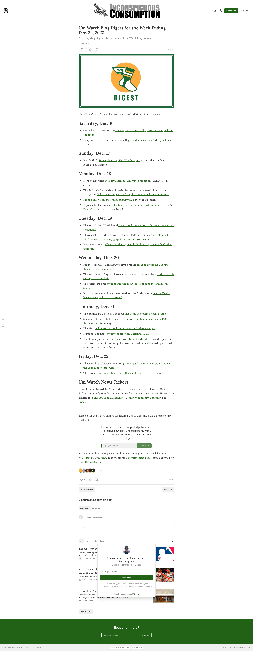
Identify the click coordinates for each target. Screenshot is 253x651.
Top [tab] (81, 541)
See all (84, 611)
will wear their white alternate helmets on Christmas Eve (132, 373)
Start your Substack (121, 647)
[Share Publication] (220, 10)
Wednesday (142, 398)
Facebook (100, 458)
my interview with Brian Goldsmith (128, 339)
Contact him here (94, 462)
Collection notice (35, 647)
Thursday (155, 398)
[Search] (214, 10)
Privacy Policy (146, 586)
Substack (226, 647)
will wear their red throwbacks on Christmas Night (125, 329)
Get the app (137, 647)
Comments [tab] (84, 508)
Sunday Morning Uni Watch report (119, 160)
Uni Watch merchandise (138, 458)
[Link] (75, 123)
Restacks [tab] (96, 508)
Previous (88, 489)
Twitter (86, 458)
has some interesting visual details (145, 314)
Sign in (244, 10)
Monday (118, 398)
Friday (82, 402)
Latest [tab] (88, 541)
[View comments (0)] (90, 49)
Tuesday (129, 398)
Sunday (108, 398)
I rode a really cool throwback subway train (108, 200)
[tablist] (90, 508)
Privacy (19, 647)
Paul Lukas (89, 600)
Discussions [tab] (99, 541)
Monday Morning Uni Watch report (126, 181)
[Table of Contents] (3, 325)
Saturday (97, 398)
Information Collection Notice (125, 586)
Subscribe (231, 10)
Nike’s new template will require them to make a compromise (133, 195)
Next (166, 489)
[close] (152, 546)
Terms (25, 647)
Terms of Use (139, 584)
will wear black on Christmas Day (128, 334)
